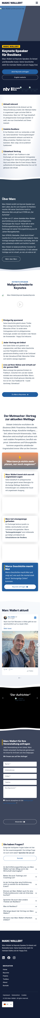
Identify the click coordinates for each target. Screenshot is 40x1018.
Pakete (5, 976)
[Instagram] (14, 957)
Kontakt (6, 985)
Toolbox (6, 979)
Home (5, 969)
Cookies (23, 995)
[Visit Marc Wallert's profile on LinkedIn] (6, 617)
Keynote (6, 973)
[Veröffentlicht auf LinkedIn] (35, 617)
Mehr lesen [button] (8, 628)
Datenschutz (16, 995)
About (5, 982)
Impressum (6, 995)
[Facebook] (8, 957)
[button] (20, 304)
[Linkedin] (3, 957)
